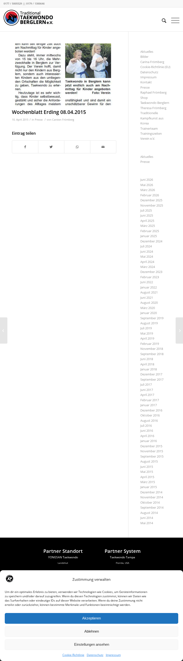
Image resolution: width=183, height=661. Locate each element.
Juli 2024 (146, 246)
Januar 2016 (148, 441)
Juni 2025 (146, 215)
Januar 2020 (148, 313)
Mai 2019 (146, 333)
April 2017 (147, 395)
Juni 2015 (146, 466)
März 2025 (147, 226)
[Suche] (161, 20)
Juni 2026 (146, 179)
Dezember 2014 (151, 492)
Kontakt (146, 82)
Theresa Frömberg (153, 108)
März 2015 (147, 482)
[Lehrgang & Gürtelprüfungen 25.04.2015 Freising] (179, 330)
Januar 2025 (148, 236)
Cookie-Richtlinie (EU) (155, 67)
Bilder (144, 56)
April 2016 (147, 436)
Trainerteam (149, 128)
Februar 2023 (149, 277)
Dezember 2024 (151, 241)
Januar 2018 (148, 369)
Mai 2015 (146, 471)
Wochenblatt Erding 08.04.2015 (49, 112)
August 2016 (149, 420)
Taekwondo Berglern (154, 103)
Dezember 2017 (151, 374)
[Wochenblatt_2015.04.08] (64, 75)
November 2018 (151, 348)
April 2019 (147, 338)
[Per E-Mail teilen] (103, 147)
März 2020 (147, 308)
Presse (39, 119)
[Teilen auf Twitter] (51, 147)
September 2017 (151, 379)
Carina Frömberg (152, 62)
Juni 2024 (146, 251)
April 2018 (147, 364)
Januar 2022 (148, 287)
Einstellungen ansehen (91, 644)
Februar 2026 (149, 195)
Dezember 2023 (151, 272)
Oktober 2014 (150, 502)
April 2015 (147, 477)
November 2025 (151, 205)
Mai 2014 (146, 523)
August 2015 (149, 461)
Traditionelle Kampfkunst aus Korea (151, 118)
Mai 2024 (146, 256)
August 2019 (149, 323)
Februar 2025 (149, 231)
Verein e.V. (147, 138)
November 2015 (151, 451)
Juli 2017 (146, 384)
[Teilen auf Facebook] (25, 147)
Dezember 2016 (151, 410)
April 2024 (147, 262)
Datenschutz (95, 655)
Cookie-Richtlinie (73, 655)
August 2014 (149, 513)
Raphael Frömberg (153, 92)
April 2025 (147, 221)
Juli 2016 (146, 425)
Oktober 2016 (150, 415)
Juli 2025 (146, 210)
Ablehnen (91, 631)
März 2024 (147, 267)
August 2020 (149, 302)
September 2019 (151, 318)
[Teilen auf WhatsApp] (77, 147)
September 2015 (151, 456)
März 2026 (147, 190)
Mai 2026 (146, 185)
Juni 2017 (146, 390)
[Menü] (172, 20)
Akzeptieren (91, 618)
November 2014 (151, 497)
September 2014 (151, 507)
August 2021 (149, 292)
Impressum (113, 655)
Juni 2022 (146, 282)
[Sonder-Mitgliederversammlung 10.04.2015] (3, 330)
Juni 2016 (146, 430)
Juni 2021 (146, 297)
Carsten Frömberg (63, 119)
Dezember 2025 (151, 200)
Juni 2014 (146, 518)
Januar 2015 (148, 487)
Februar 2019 (149, 343)
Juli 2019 (146, 328)
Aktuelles (146, 51)
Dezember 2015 (151, 446)
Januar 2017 (148, 405)
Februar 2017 (149, 400)
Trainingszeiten (151, 133)
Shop (144, 98)
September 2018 (151, 354)
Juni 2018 (146, 359)
